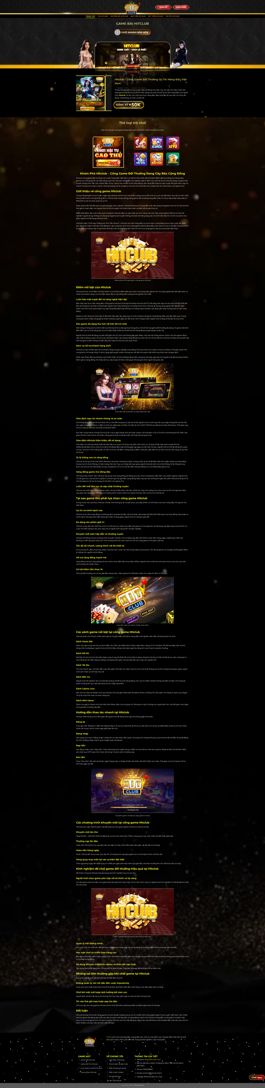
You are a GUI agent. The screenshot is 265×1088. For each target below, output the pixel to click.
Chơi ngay (256, 1077)
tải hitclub (103, 16)
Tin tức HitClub (172, 16)
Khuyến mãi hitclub (119, 16)
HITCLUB (110, 1037)
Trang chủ (90, 16)
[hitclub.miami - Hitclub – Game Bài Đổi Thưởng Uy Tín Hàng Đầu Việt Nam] (132, 7)
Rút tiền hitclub (155, 16)
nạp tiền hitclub (138, 16)
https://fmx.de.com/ (152, 1059)
